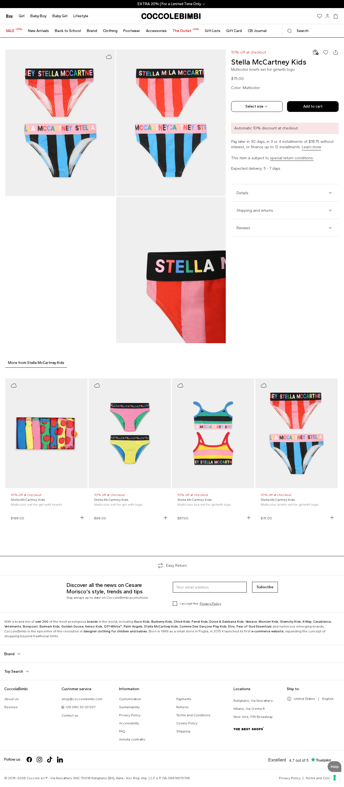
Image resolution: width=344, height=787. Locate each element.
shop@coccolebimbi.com (82, 699)
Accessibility (129, 723)
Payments (183, 699)
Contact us (70, 715)
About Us (11, 699)
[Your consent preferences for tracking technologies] (334, 777)
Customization (130, 699)
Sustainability (129, 707)
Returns (182, 707)
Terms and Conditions (193, 715)
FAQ (122, 731)
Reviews (11, 707)
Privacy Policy (210, 603)
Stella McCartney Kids (268, 61)
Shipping (183, 731)
